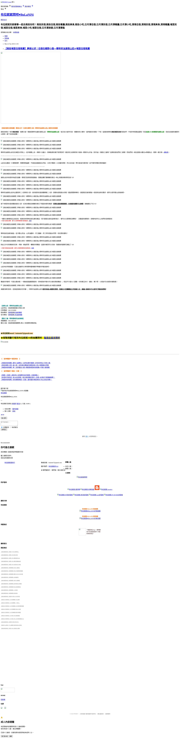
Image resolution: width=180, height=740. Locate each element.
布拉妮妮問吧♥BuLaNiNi (17, 14)
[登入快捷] (1, 708)
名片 (6, 40)
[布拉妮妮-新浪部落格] (80, 495)
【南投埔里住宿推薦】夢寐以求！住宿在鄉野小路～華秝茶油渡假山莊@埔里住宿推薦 (47, 48)
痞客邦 (14, 403)
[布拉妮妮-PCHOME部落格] (113, 495)
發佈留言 (4, 429)
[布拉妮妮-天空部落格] (65, 495)
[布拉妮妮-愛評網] (74, 489)
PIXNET (76, 714)
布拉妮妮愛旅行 (9, 462)
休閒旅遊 (16, 32)
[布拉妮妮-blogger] (97, 489)
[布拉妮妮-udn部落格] (96, 495)
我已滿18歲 (5, 736)
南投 (13, 411)
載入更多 (4, 418)
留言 (18, 403)
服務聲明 (107, 714)
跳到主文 (4, 20)
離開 (11, 736)
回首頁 (3, 699)
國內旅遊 (15, 409)
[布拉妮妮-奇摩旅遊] (87, 489)
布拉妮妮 (4, 393)
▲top (2, 414)
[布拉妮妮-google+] (106, 489)
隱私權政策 (101, 714)
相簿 (6, 36)
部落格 (6, 38)
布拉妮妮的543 (53, 466)
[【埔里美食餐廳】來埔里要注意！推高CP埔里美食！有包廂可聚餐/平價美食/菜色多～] (50, 363)
